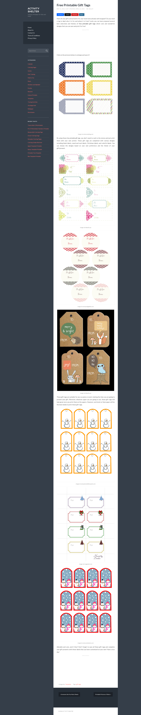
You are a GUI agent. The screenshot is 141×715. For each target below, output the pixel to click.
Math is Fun (31, 78)
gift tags (78, 684)
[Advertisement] (86, 41)
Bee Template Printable (34, 156)
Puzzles (30, 88)
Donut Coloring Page (33, 135)
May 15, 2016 (61, 9)
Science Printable (32, 95)
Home (29, 27)
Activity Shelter (33, 10)
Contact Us (31, 33)
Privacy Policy (32, 38)
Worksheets (31, 112)
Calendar (30, 64)
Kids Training (31, 74)
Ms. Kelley (89, 9)
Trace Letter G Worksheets (35, 125)
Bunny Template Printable (35, 149)
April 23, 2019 (80, 9)
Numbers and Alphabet (34, 84)
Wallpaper (30, 109)
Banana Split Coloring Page (35, 132)
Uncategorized (32, 105)
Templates (31, 98)
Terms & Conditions (34, 35)
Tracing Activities (32, 102)
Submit (46, 50)
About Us (30, 30)
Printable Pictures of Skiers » (103, 694)
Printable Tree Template (34, 153)
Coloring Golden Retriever (35, 142)
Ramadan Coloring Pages (35, 139)
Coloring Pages (32, 67)
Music (29, 81)
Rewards (30, 91)
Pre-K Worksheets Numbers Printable (38, 128)
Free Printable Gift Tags (73, 5)
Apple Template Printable (35, 146)
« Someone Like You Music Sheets (69, 694)
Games (30, 71)
